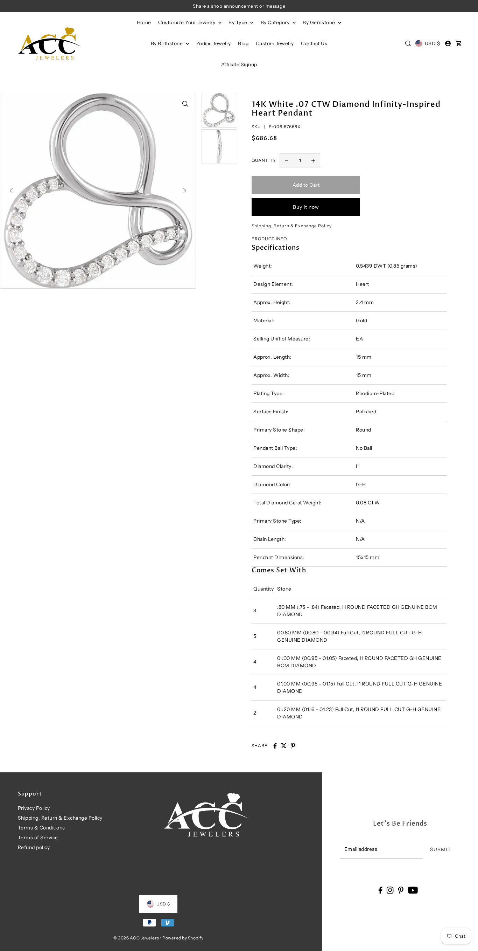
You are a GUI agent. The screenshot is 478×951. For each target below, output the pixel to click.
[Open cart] (459, 43)
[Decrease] (286, 160)
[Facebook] (380, 890)
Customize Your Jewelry (187, 22)
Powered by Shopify (182, 937)
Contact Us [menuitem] (314, 43)
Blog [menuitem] (243, 43)
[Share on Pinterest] (293, 746)
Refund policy (34, 847)
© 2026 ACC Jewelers (136, 937)
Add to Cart (306, 185)
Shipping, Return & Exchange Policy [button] (292, 225)
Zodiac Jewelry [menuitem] (213, 43)
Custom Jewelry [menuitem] (275, 43)
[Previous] (11, 190)
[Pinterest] (400, 890)
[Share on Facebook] (275, 746)
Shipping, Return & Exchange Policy (60, 818)
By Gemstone (319, 22)
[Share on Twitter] (284, 746)
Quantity (264, 160)
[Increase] (313, 160)
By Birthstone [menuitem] (167, 43)
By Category (276, 22)
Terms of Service (38, 837)
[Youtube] (413, 890)
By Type (238, 22)
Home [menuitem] (144, 22)
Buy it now (306, 207)
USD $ (432, 43)
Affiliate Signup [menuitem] (239, 64)
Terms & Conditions (41, 828)
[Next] (184, 190)
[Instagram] (390, 890)
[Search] (408, 43)
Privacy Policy (34, 808)
